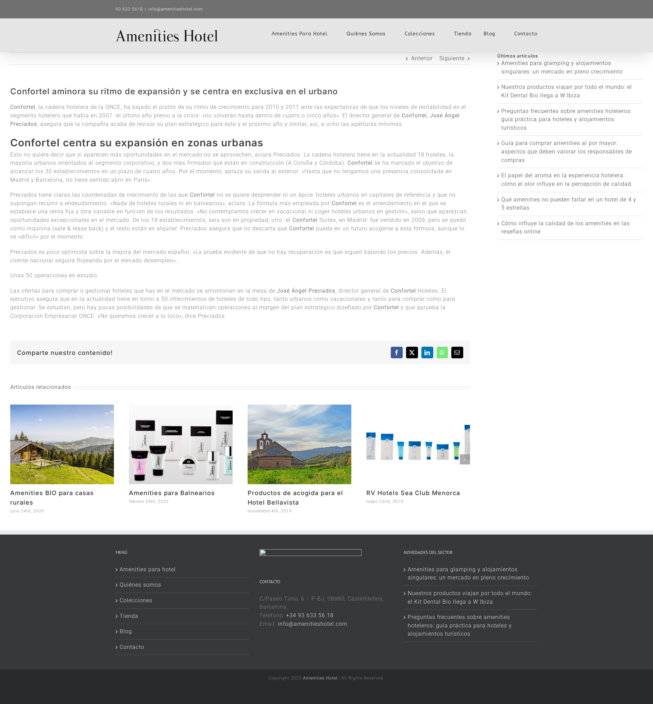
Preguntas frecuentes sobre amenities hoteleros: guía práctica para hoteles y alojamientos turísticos (566, 119)
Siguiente (452, 58)
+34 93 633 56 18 (310, 615)
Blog (126, 631)
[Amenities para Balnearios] (181, 408)
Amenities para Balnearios (172, 492)
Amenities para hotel (148, 569)
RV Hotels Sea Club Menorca (413, 492)
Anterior (422, 58)
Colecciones (136, 600)
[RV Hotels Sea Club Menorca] (418, 408)
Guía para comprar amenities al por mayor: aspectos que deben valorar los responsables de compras (566, 151)
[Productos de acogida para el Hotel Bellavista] (299, 408)
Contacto (132, 647)
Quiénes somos (140, 585)
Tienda (129, 616)
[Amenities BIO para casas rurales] (62, 408)
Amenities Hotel (320, 678)
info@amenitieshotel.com (175, 9)
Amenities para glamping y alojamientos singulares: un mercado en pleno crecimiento (468, 573)
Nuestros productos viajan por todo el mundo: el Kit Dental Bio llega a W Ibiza (470, 597)
